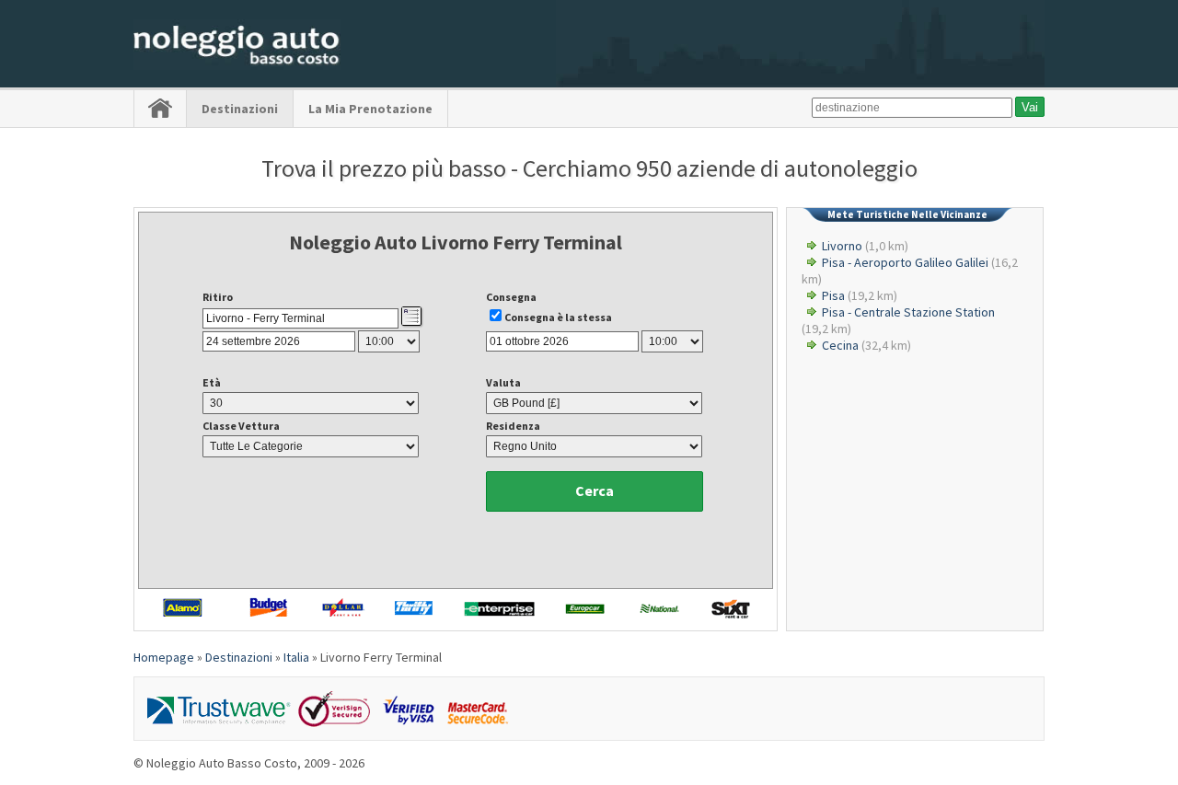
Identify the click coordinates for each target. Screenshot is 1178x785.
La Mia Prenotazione (370, 108)
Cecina (840, 345)
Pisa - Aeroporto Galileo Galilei (905, 262)
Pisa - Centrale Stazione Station (908, 312)
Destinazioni (240, 108)
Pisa (833, 295)
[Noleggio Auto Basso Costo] (237, 65)
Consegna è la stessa (558, 317)
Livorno (842, 245)
